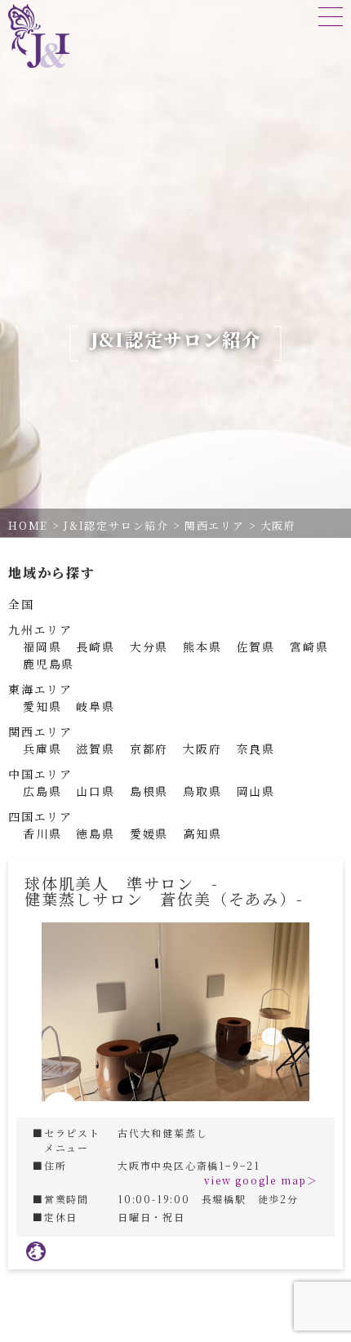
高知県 (202, 833)
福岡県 (42, 646)
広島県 (42, 791)
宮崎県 (309, 646)
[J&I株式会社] (38, 36)
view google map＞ (261, 1180)
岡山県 (256, 791)
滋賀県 (95, 748)
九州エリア (40, 629)
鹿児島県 (48, 663)
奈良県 (256, 748)
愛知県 (42, 706)
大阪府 (202, 748)
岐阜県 (95, 706)
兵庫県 (42, 748)
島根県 (149, 791)
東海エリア (40, 689)
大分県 (149, 646)
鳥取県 (202, 791)
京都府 (149, 748)
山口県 (95, 791)
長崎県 (95, 646)
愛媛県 (149, 833)
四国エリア (40, 816)
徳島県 (95, 833)
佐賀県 (256, 646)
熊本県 (202, 646)
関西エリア (40, 731)
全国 (21, 604)
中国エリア (40, 774)
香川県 (42, 833)
